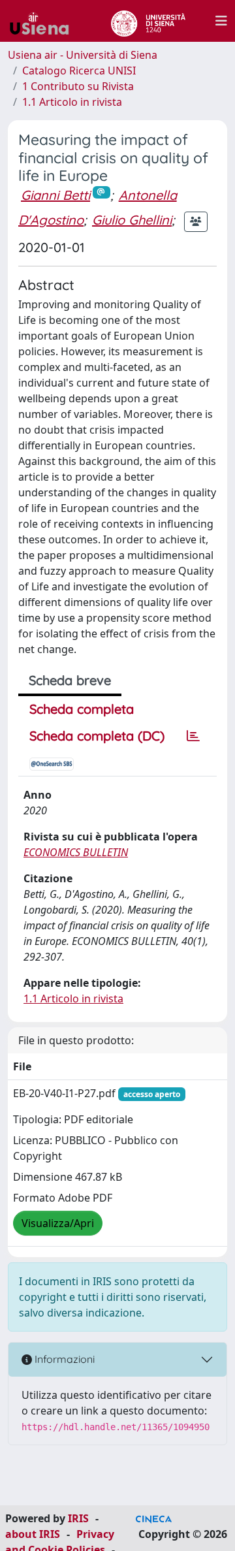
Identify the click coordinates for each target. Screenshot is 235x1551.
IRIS (78, 1518)
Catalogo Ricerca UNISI (79, 70)
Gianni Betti (55, 195)
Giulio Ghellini (132, 220)
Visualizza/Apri (58, 1223)
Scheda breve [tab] (70, 680)
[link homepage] (44, 21)
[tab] (193, 736)
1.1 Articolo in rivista (72, 102)
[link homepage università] (148, 21)
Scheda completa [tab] (81, 709)
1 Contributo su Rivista (78, 86)
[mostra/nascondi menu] (221, 20)
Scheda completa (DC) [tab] (96, 736)
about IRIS (32, 1534)
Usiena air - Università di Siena (82, 55)
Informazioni (63, 1359)
